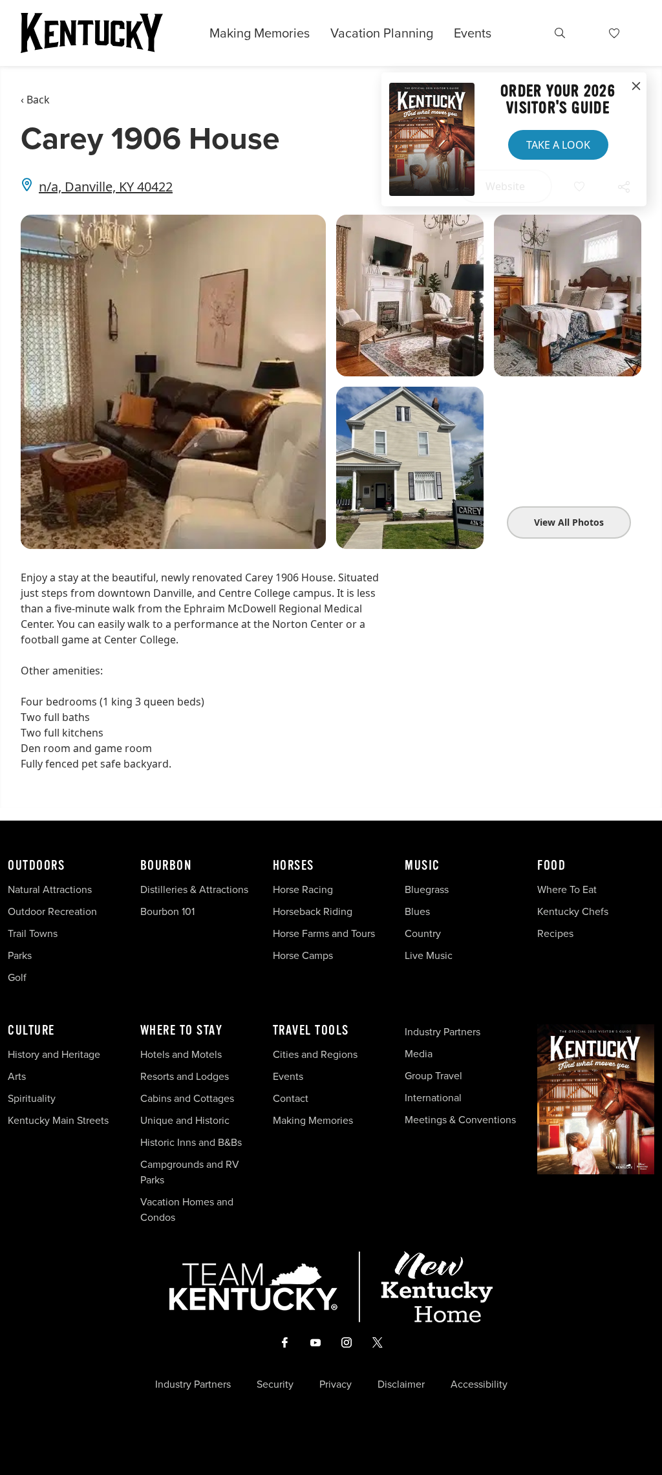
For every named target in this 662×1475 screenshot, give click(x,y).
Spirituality (33, 1098)
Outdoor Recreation (52, 911)
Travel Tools (311, 1030)
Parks (20, 955)
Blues (417, 911)
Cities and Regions (315, 1054)
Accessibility (479, 1384)
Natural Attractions (50, 889)
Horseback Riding (312, 911)
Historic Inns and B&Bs (191, 1142)
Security (275, 1384)
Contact (290, 1098)
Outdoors (36, 865)
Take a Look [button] (558, 145)
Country (423, 933)
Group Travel (433, 1075)
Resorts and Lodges (184, 1076)
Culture (31, 1030)
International (433, 1097)
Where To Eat (567, 889)
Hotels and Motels (181, 1054)
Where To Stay (181, 1030)
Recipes (556, 933)
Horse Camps (303, 955)
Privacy (335, 1384)
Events (472, 33)
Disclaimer (401, 1384)
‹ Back (35, 99)
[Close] (636, 86)
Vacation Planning (381, 33)
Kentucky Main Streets (58, 1120)
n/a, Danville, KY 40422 (106, 186)
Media (418, 1053)
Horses (293, 865)
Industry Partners (442, 1031)
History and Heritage (55, 1054)
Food (551, 865)
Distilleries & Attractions (194, 889)
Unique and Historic (185, 1120)
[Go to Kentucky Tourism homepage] (92, 33)
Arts (17, 1076)
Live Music (429, 955)
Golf (17, 977)
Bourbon (166, 865)
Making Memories (259, 33)
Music (422, 865)
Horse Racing (303, 889)
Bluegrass (427, 889)
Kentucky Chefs (572, 911)
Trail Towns (33, 933)
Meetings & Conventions (460, 1119)
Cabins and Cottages (187, 1098)
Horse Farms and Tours (324, 933)
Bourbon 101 (167, 911)
